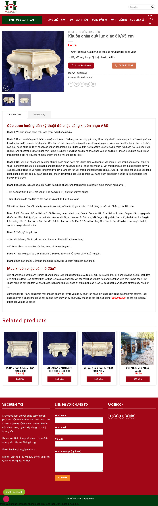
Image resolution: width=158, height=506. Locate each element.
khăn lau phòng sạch (29, 503)
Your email (60, 427)
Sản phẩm (82, 20)
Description (14, 114)
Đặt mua (20, 379)
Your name (61, 415)
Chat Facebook (14, 492)
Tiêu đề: (59, 439)
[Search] (152, 7)
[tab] (14, 114)
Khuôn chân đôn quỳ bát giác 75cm (98, 370)
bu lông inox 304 (51, 503)
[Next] (58, 61)
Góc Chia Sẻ (137, 20)
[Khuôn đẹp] (17, 7)
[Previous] (7, 61)
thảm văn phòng (8, 503)
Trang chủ (51, 20)
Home (71, 32)
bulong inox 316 (70, 503)
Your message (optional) (68, 451)
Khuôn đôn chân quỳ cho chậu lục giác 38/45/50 (59, 371)
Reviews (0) (39, 114)
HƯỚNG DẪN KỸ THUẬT (103, 20)
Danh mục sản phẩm (21, 20)
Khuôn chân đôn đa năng (137, 370)
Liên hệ (123, 20)
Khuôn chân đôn (89, 32)
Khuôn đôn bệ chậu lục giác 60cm (20, 370)
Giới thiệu (67, 20)
